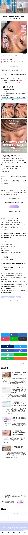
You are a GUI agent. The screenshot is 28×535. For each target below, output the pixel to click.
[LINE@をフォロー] (20, 354)
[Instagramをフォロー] (20, 350)
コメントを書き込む (14, 513)
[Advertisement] (14, 316)
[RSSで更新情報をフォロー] (20, 358)
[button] (25, 287)
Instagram (3, 59)
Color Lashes (5, 297)
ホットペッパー (14, 206)
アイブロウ (13, 297)
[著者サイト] (7, 346)
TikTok (8, 59)
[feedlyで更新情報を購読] (7, 358)
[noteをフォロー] (7, 354)
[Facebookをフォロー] (7, 350)
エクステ (19, 297)
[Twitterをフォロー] (20, 346)
